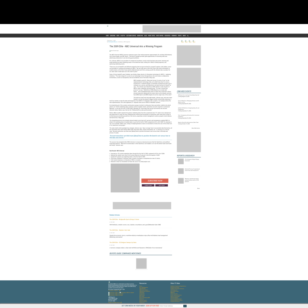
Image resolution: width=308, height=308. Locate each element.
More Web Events (196, 128)
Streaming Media (174, 297)
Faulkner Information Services (177, 288)
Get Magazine (143, 287)
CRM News (141, 292)
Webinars (174, 36)
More (198, 188)
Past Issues (162, 185)
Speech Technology (175, 296)
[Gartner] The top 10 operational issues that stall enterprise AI (192, 169)
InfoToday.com (174, 290)
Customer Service (131, 36)
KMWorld (173, 292)
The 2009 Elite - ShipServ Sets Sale (119, 230)
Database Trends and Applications (178, 286)
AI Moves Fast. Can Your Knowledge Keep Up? (188, 95)
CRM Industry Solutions (144, 291)
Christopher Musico (112, 41)
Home (107, 36)
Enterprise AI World (175, 287)
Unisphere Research (175, 301)
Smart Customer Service (176, 295)
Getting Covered (143, 300)
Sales (145, 36)
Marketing (140, 36)
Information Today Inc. (113, 290)
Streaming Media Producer (177, 300)
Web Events (142, 295)
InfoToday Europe (175, 291)
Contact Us (141, 302)
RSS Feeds (141, 296)
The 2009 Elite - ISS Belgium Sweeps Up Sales (122, 242)
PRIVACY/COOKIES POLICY (114, 302)
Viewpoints (142, 293)
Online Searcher (174, 293)
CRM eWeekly (142, 288)
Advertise (141, 299)
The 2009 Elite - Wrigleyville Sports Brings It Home (124, 219)
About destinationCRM (144, 297)
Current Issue (148, 185)
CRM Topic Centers (143, 290)
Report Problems (143, 301)
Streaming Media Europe (176, 299)
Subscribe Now (155, 180)
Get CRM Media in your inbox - (140, 306)
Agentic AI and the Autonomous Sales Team (188, 122)
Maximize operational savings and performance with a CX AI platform (192, 180)
